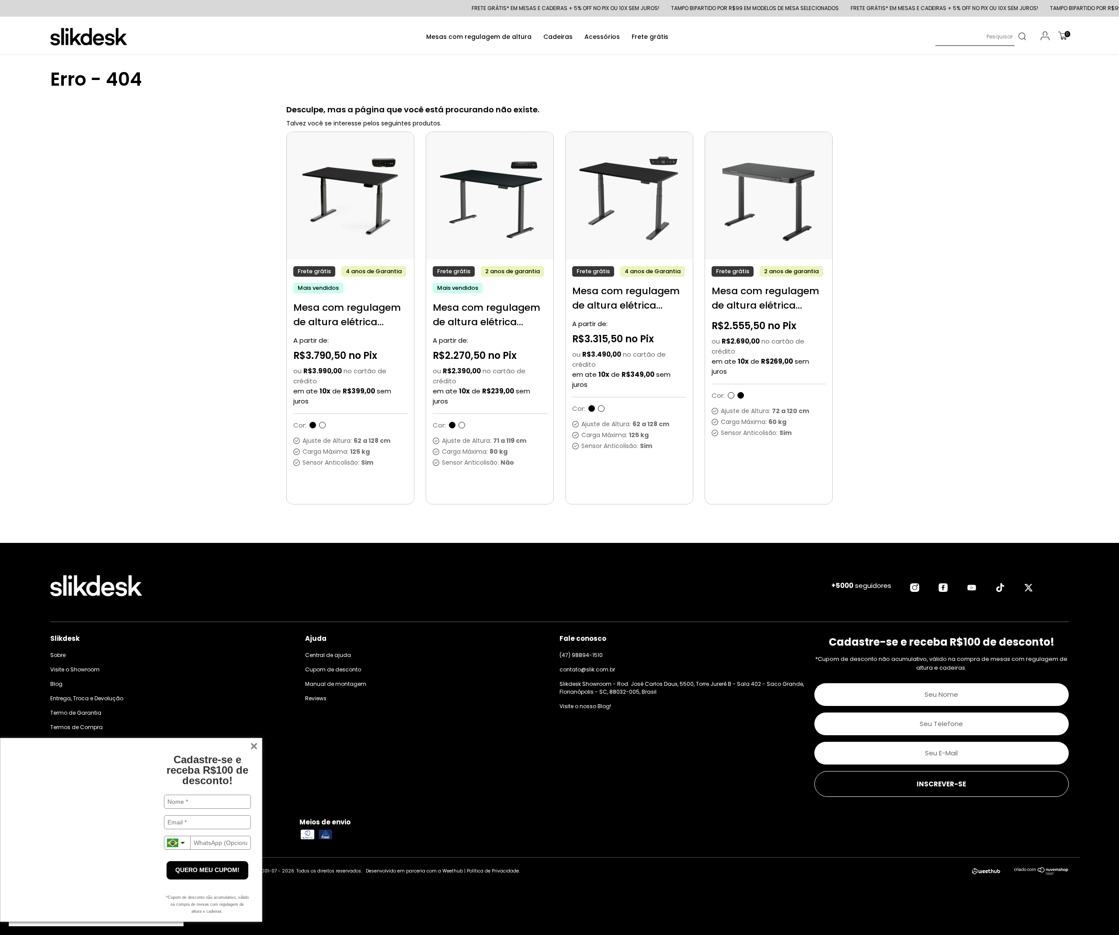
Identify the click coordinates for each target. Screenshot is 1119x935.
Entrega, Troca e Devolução (86, 698)
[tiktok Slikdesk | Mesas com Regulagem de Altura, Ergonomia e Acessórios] (1000, 587)
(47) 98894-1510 (581, 655)
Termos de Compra (76, 727)
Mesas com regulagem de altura (479, 36)
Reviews (316, 698)
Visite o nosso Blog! (585, 706)
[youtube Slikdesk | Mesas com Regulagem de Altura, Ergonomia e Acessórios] (972, 587)
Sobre (58, 655)
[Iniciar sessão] (1045, 37)
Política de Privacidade (493, 871)
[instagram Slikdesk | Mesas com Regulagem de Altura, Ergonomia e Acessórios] (915, 587)
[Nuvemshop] (1041, 873)
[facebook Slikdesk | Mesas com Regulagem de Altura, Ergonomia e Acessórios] (943, 587)
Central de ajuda (328, 655)
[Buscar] (1022, 36)
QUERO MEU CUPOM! (207, 869)
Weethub (452, 871)
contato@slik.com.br (587, 669)
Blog (56, 684)
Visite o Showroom (75, 669)
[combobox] (177, 843)
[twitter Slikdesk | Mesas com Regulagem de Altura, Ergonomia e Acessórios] (1028, 587)
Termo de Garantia (75, 712)
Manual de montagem (335, 684)
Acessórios (602, 36)
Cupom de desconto (333, 669)
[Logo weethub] (986, 871)
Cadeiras (558, 36)
